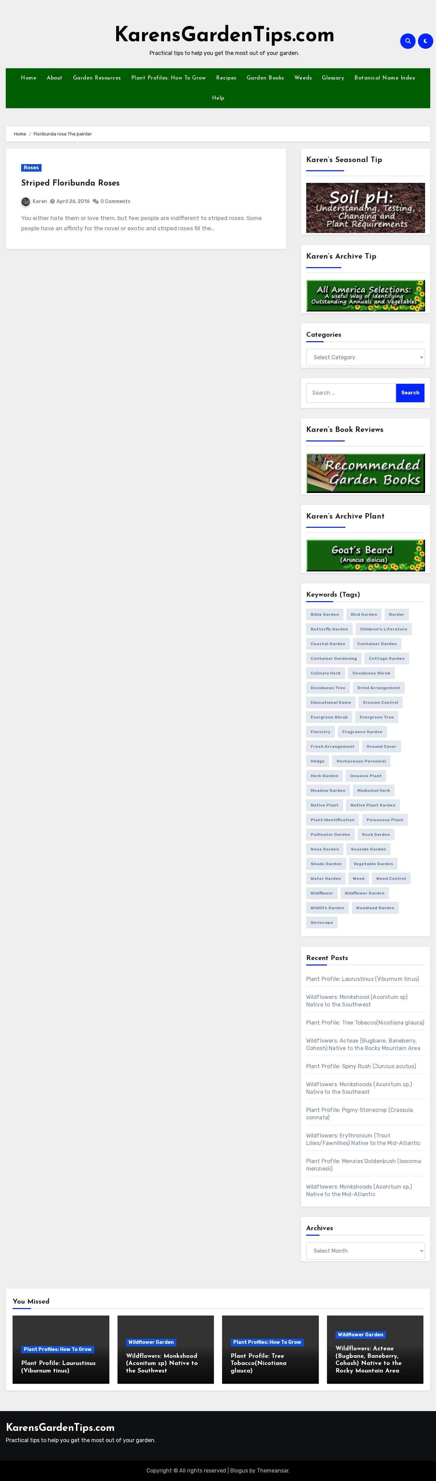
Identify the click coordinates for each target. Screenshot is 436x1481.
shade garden (326, 863)
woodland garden (375, 907)
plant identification (333, 819)
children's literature (383, 629)
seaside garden (368, 849)
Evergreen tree (377, 717)
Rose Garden (325, 849)
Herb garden (324, 775)
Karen (40, 201)
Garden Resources (97, 78)
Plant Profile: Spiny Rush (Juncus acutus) (361, 1066)
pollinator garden (330, 834)
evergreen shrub (329, 717)
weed (358, 878)
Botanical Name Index (384, 78)
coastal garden (328, 643)
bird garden (364, 614)
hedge (318, 761)
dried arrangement (378, 687)
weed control (391, 878)
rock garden (376, 834)
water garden (326, 878)
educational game (331, 702)
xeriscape (322, 922)
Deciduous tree (328, 687)
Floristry (320, 731)
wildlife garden (327, 907)
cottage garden (387, 658)
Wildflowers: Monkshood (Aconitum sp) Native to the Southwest (162, 1363)
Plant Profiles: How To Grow (168, 78)
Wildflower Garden (151, 1342)
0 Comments (115, 201)
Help (218, 98)
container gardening (334, 658)
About (55, 78)
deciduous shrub (371, 673)
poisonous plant (385, 819)
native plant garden (373, 805)
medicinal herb (373, 790)
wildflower (322, 893)
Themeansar (273, 1470)
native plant (325, 805)
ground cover (381, 746)
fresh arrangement (333, 746)
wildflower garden (365, 893)
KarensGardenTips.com (224, 36)
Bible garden (325, 614)
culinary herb (326, 673)
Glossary (333, 78)
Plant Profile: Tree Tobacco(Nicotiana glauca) (365, 1022)
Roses (31, 168)
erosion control (380, 702)
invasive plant (366, 775)
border (396, 614)
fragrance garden (362, 731)
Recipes (226, 78)
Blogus (239, 1470)
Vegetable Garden (373, 863)
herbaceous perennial (361, 761)
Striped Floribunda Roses (70, 183)
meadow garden (328, 790)
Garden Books (265, 78)
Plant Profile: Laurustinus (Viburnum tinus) (362, 979)
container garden (377, 643)
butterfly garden (329, 629)
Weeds (303, 78)
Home (28, 78)
